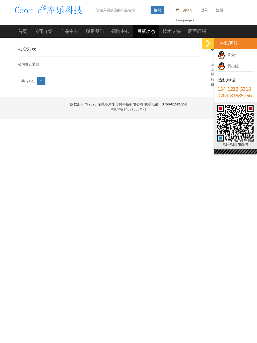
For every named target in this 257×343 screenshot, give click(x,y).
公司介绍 (44, 31)
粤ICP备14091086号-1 (128, 109)
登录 (204, 10)
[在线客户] (208, 43)
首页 (22, 31)
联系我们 (95, 31)
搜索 (157, 10)
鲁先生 (232, 54)
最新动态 (146, 31)
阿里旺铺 (197, 31)
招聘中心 (120, 31)
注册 (219, 10)
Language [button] (184, 20)
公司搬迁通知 (28, 64)
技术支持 (172, 31)
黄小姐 (232, 66)
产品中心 (69, 31)
